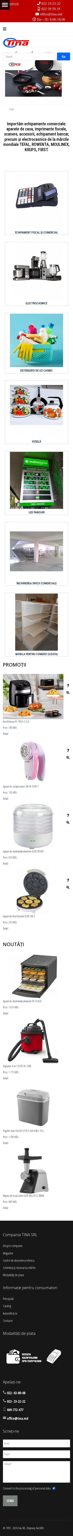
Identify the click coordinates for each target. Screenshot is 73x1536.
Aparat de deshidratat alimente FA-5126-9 (22, 1001)
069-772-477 (15, 1410)
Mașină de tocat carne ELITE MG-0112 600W (23, 1196)
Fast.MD (39, 1528)
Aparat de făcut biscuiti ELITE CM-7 (19, 916)
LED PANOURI (37, 512)
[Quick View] (68, 692)
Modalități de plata (13, 1275)
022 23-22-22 (51, 3)
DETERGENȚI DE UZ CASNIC (36, 370)
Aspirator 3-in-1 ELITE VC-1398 (17, 1066)
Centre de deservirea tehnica (18, 1260)
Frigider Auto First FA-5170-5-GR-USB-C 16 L (23, 1131)
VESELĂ (36, 441)
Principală (8, 1298)
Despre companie (13, 1245)
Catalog (7, 1306)
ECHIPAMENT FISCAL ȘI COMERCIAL (36, 232)
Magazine (8, 1253)
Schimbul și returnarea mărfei (19, 1267)
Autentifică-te (10, 1313)
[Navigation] (4, 29)
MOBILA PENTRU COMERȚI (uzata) (36, 654)
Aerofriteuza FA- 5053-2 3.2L (16, 721)
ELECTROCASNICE (36, 303)
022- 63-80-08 (16, 1393)
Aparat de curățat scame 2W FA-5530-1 (21, 786)
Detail (5, 734)
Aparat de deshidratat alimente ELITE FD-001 (23, 851)
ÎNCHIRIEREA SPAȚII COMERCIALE (37, 583)
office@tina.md (51, 14)
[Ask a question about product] (68, 685)
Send (10, 1501)
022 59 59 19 (50, 9)
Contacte (8, 1320)
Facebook (12, 3)
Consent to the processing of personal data (27, 1488)
